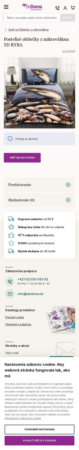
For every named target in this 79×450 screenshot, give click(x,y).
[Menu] (6, 7)
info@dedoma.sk (30, 294)
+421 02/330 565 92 (33, 279)
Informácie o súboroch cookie (23, 418)
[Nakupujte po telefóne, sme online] (57, 8)
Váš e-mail (11, 352)
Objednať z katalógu (18, 324)
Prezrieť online (14, 317)
